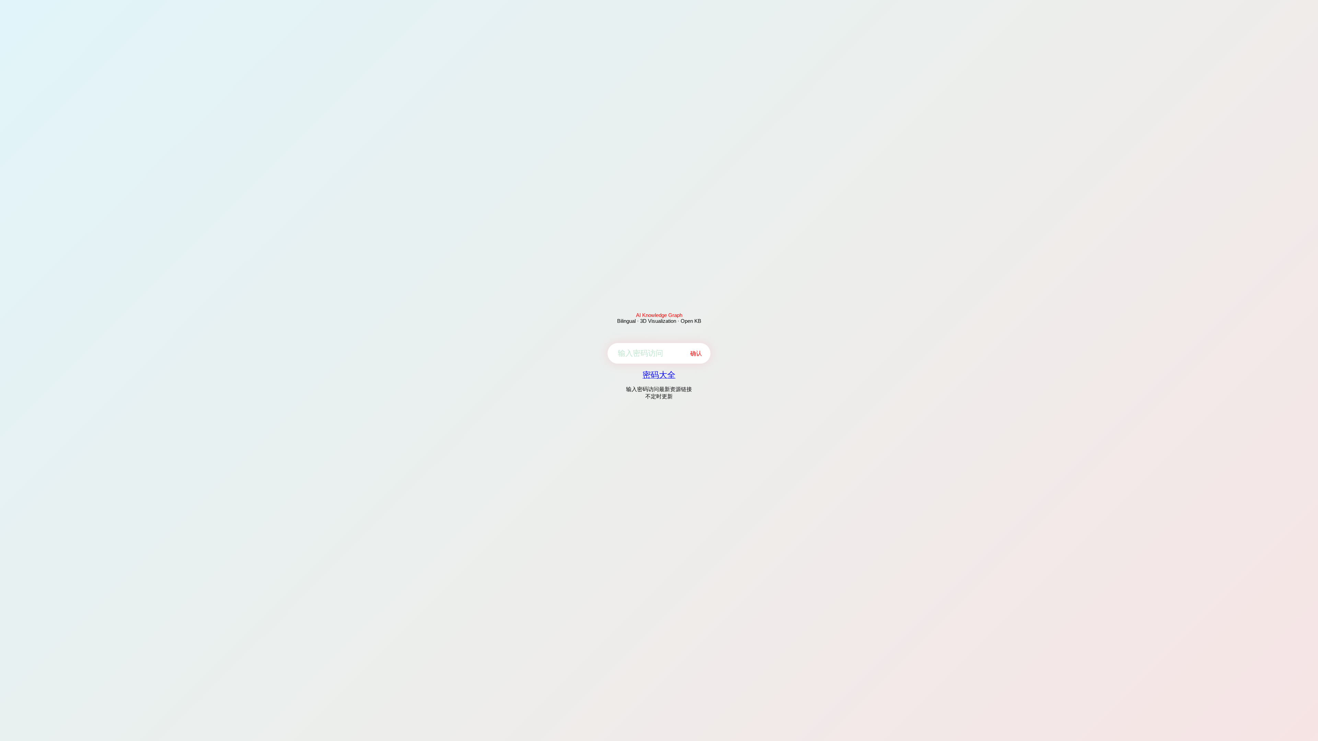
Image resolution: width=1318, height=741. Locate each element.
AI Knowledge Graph (659, 315)
